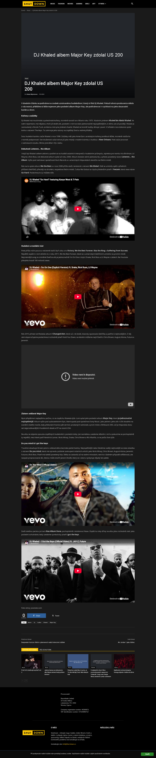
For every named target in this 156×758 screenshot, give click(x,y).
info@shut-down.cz (69, 744)
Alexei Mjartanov (32, 94)
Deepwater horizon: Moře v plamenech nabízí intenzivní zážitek (43, 642)
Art (93, 4)
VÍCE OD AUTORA (45, 650)
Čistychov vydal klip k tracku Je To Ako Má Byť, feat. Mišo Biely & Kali (78, 672)
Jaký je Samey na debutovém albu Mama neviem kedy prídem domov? (54, 672)
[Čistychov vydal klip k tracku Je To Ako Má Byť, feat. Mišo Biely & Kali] (78, 661)
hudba (39, 622)
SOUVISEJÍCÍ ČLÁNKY (30, 650)
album (30, 622)
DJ (34, 622)
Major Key (53, 622)
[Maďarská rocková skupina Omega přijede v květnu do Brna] (124, 661)
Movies (70, 4)
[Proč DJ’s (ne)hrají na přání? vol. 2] (31, 661)
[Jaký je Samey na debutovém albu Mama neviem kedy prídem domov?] (54, 661)
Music (52, 4)
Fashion (61, 4)
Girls (87, 4)
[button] (132, 4)
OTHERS (101, 4)
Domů (23, 10)
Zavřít (147, 754)
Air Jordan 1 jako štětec (126, 642)
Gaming (79, 4)
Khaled (46, 622)
